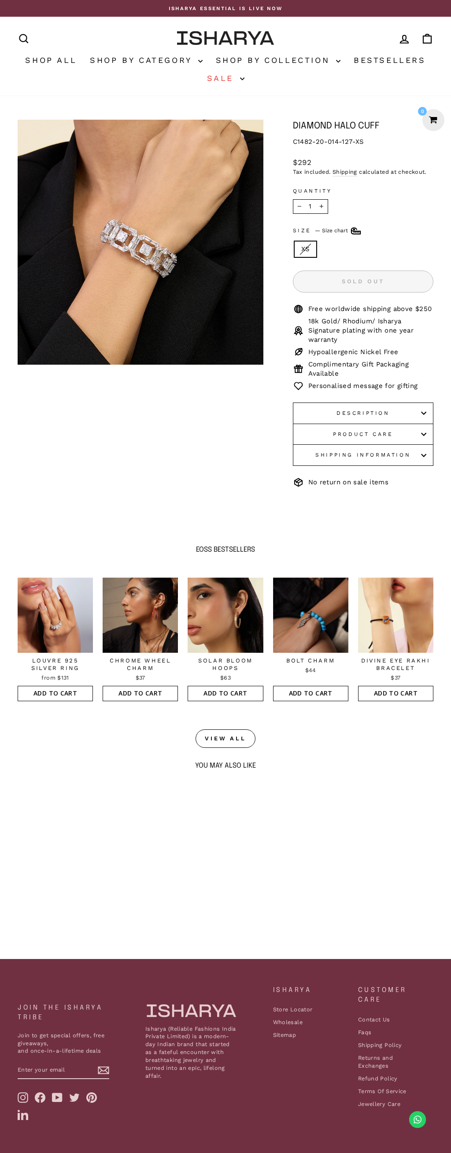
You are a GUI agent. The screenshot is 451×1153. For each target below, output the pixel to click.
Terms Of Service (382, 1091)
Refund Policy (378, 1078)
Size (321, 230)
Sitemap (284, 1035)
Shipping (345, 171)
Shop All (51, 60)
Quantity (312, 191)
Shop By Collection (275, 60)
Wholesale (288, 1022)
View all (225, 738)
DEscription (363, 413)
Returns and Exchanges (375, 1061)
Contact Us (374, 1019)
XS (305, 249)
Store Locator (293, 1009)
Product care (363, 434)
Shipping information (362, 455)
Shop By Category (143, 60)
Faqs (365, 1032)
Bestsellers (390, 60)
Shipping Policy (380, 1045)
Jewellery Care (379, 1104)
